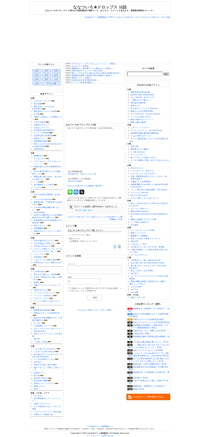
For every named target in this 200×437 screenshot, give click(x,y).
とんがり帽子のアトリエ (141, 136)
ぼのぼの (37, 362)
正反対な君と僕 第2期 (43, 136)
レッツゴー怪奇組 (41, 133)
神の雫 (37, 339)
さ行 (56, 71)
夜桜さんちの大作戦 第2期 (142, 111)
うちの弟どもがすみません (45, 349)
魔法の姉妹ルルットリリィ (142, 119)
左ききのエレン (137, 168)
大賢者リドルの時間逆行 (141, 182)
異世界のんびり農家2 (140, 149)
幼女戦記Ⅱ (38, 257)
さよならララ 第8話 (79, 66)
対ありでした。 (40, 225)
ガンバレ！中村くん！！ (141, 209)
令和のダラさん (40, 290)
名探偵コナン (39, 373)
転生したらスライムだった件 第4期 (148, 350)
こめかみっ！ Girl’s (139, 244)
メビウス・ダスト (41, 298)
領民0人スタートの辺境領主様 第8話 (148, 319)
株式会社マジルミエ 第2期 (45, 111)
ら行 (56, 79)
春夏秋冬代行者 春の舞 (140, 92)
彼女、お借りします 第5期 (142, 271)
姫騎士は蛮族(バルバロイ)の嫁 (143, 219)
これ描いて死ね (40, 342)
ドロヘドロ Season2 (139, 192)
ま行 (37, 79)
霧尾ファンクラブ (138, 233)
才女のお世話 (39, 122)
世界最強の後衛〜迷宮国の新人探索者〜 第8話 (91, 75)
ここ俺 (37, 182)
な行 (46, 75)
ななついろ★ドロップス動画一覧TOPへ (85, 186)
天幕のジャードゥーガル (44, 383)
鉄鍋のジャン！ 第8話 (80, 78)
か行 (46, 71)
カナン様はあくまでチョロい (143, 97)
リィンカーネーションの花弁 (143, 230)
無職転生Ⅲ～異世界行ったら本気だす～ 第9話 (91, 68)
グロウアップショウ (42, 101)
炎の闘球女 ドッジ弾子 (43, 185)
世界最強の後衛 (40, 141)
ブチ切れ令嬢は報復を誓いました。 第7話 (150, 342)
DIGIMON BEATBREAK (44, 130)
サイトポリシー (93, 436)
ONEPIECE (39, 149)
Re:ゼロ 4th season (139, 195)
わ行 (37, 83)
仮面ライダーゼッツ (42, 404)
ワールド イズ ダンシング (45, 293)
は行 (56, 75)
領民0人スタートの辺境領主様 (46, 313)
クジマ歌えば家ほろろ (140, 222)
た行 (37, 75)
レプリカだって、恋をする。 (143, 171)
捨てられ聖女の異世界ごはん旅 (47, 194)
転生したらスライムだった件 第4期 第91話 (151, 322)
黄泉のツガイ (39, 386)
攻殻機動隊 (38, 228)
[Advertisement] (100, 40)
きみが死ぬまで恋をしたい (45, 243)
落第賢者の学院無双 (42, 310)
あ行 (37, 71)
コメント (71, 264)
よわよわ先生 (136, 287)
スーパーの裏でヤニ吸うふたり (47, 301)
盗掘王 (37, 282)
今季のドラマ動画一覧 (43, 414)
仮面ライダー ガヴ (138, 297)
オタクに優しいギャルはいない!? (144, 198)
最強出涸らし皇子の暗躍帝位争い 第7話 (150, 364)
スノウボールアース (139, 255)
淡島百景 (134, 241)
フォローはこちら (83, 210)
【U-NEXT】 (73, 174)
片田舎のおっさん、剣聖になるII (47, 262)
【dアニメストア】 (88, 174)
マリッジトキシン (138, 155)
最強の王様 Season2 (139, 211)
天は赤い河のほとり (42, 246)
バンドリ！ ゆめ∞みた (43, 296)
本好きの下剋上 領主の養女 (45, 365)
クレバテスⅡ (39, 254)
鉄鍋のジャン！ (40, 138)
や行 (46, 79)
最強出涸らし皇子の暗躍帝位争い (48, 167)
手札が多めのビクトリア (44, 241)
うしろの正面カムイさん (44, 359)
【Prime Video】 (75, 181)
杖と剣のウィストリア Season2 (144, 108)
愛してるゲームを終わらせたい (144, 157)
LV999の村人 (39, 272)
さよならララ (39, 159)
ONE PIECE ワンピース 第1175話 (86, 71)
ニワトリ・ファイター (140, 128)
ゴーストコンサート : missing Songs (146, 130)
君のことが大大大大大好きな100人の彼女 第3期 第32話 (95, 73)
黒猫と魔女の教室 (138, 122)
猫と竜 (37, 376)
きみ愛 (37, 114)
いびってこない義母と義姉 (45, 260)
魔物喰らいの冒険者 (139, 236)
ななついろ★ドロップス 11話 (81, 124)
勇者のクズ (135, 106)
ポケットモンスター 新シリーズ (47, 329)
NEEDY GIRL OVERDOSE (142, 95)
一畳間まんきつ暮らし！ (141, 100)
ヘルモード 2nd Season (44, 352)
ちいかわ (37, 396)
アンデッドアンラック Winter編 (47, 412)
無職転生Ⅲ (38, 156)
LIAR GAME (39, 212)
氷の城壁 (134, 225)
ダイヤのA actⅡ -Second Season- (145, 114)
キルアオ (134, 289)
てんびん (37, 187)
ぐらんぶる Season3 (43, 199)
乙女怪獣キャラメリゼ (43, 326)
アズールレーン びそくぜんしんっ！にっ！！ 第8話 (93, 64)
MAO (36, 389)
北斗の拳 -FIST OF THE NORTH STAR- (148, 263)
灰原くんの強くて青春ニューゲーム (145, 239)
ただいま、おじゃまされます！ (144, 174)
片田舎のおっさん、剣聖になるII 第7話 (149, 331)
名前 (70, 277)
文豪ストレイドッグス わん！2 (47, 285)
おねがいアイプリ (41, 128)
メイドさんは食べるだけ (141, 117)
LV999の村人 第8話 (141, 334)
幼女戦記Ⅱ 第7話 (140, 378)
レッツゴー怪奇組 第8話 (81, 82)
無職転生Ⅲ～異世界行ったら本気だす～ (150, 386)
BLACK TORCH (41, 378)
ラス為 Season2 (138, 152)
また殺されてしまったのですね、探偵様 (147, 247)
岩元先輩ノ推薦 (40, 381)
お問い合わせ (107, 436)
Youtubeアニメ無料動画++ (100, 426)
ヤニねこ (37, 323)
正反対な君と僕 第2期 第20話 (83, 80)
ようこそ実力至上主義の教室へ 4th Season (149, 190)
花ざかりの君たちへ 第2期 (45, 274)
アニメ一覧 (51, 83)
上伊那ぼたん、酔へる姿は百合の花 (145, 260)
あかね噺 (134, 292)
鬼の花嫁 (37, 104)
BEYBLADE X (40, 331)
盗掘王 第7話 (138, 389)
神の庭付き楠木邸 (138, 103)
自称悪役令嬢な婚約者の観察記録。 (145, 133)
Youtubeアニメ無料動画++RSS (148, 397)
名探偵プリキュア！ (42, 125)
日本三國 (134, 146)
